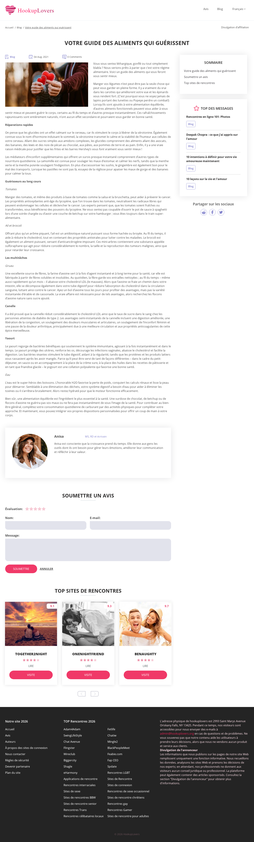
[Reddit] (203, 212)
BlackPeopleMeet (118, 748)
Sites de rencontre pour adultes (128, 816)
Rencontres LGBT (118, 773)
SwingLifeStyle (73, 735)
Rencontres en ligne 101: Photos (208, 117)
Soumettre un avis (196, 77)
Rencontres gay (117, 804)
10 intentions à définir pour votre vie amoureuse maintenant (211, 159)
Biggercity (70, 760)
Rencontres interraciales (80, 785)
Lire (31, 666)
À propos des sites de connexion (26, 748)
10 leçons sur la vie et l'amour (206, 179)
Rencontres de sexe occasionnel (128, 791)
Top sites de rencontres (199, 83)
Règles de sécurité (17, 760)
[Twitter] (221, 212)
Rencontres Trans (75, 810)
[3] (35, 509)
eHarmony (70, 773)
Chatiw (111, 735)
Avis (206, 9)
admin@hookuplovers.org (177, 733)
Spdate (112, 766)
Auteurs (10, 742)
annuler (46, 569)
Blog (220, 9)
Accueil (9, 729)
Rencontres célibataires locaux (84, 816)
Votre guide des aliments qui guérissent (210, 71)
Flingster (69, 748)
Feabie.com (114, 754)
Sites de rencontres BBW (80, 797)
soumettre (21, 569)
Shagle (68, 766)
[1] (27, 509)
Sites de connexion (119, 785)
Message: (12, 535)
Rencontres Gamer (119, 810)
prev (82, 693)
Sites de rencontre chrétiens (125, 797)
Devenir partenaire (17, 766)
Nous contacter (15, 754)
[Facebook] (212, 212)
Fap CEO (112, 760)
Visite (31, 675)
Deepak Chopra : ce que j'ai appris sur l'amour (212, 137)
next (95, 693)
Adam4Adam (72, 729)
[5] (44, 509)
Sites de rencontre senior (80, 804)
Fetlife (111, 729)
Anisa (59, 436)
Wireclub (69, 754)
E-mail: (95, 518)
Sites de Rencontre (119, 779)
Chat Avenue (72, 742)
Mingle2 (112, 742)
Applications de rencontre (80, 779)
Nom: (9, 518)
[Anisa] (30, 451)
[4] (39, 509)
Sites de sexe (72, 791)
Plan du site (12, 773)
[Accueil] (29, 10)
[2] (31, 509)
